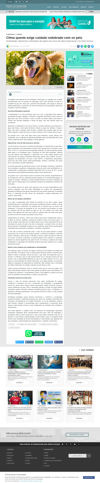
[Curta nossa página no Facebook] (62, 444)
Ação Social (11, 463)
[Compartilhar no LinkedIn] (92, 46)
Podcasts (56, 7)
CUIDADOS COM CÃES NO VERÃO (27, 324)
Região (9, 458)
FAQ (46, 463)
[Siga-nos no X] (70, 444)
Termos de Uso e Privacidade (53, 460)
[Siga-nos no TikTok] (78, 444)
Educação (10, 455)
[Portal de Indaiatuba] (16, 7)
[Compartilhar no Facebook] (78, 46)
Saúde (28, 460)
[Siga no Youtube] (27, 1)
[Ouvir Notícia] (10, 94)
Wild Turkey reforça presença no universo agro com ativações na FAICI (70, 11)
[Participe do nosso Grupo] (35, 334)
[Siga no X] (23, 1)
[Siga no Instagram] (20, 1)
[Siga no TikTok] (30, 1)
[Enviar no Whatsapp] (85, 46)
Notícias (84, 7)
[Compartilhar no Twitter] (81, 46)
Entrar (10, 2)
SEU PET (12, 324)
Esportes (10, 460)
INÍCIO (46, 453)
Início (49, 7)
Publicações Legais (31, 458)
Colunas (64, 7)
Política (9, 453)
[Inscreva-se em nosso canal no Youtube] (74, 444)
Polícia (28, 463)
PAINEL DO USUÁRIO (50, 458)
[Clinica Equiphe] (80, 59)
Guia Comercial (74, 7)
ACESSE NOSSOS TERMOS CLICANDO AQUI (31, 481)
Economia (29, 455)
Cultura (28, 453)
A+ (50, 87)
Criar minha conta (76, 435)
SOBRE (46, 455)
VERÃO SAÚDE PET (15, 327)
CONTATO (47, 465)
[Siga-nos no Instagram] (66, 444)
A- (45, 87)
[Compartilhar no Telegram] (89, 46)
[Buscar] (89, 456)
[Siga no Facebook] (16, 1)
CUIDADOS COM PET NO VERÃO (48, 324)
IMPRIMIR (59, 87)
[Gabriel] (50, 22)
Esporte (91, 7)
